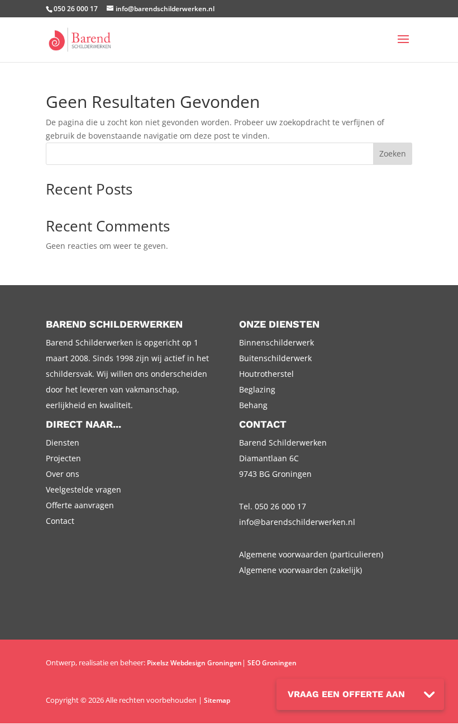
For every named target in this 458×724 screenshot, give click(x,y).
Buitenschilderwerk (275, 358)
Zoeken (392, 153)
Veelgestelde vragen (83, 489)
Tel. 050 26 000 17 (272, 506)
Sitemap (217, 700)
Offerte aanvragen (80, 505)
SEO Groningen (272, 663)
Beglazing (257, 389)
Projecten (63, 458)
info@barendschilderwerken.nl (297, 522)
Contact (60, 520)
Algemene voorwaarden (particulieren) (311, 554)
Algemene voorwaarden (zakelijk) (300, 570)
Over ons (62, 474)
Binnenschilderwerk (276, 342)
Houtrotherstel (266, 373)
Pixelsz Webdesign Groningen (194, 663)
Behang (253, 405)
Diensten (62, 442)
